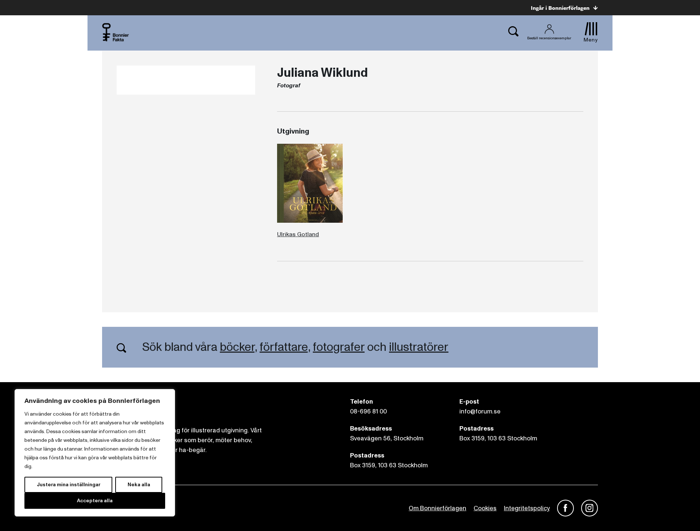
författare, (285, 347)
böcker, (238, 347)
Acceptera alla (95, 500)
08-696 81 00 (368, 411)
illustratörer (418, 347)
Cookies (485, 508)
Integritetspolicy (527, 508)
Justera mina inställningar (68, 484)
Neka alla (139, 484)
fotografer (339, 347)
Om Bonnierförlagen (437, 508)
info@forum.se (480, 411)
